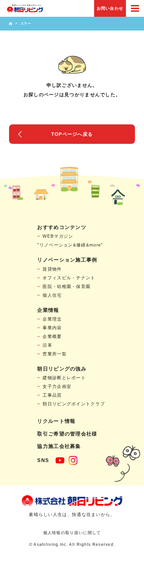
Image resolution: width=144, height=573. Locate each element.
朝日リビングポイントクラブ (74, 403)
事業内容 (52, 327)
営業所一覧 (55, 353)
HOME (10, 23)
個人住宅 (52, 295)
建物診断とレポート (64, 377)
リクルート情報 (56, 421)
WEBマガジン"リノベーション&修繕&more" (70, 240)
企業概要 (52, 336)
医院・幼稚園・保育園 (66, 286)
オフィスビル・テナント (69, 277)
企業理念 (52, 319)
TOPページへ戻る (72, 134)
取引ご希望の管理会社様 (67, 434)
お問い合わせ (110, 8)
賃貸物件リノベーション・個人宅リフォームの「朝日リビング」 (24, 8)
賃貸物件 (52, 269)
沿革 (47, 345)
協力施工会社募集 (59, 446)
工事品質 (52, 395)
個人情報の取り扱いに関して (72, 532)
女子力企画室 (57, 386)
